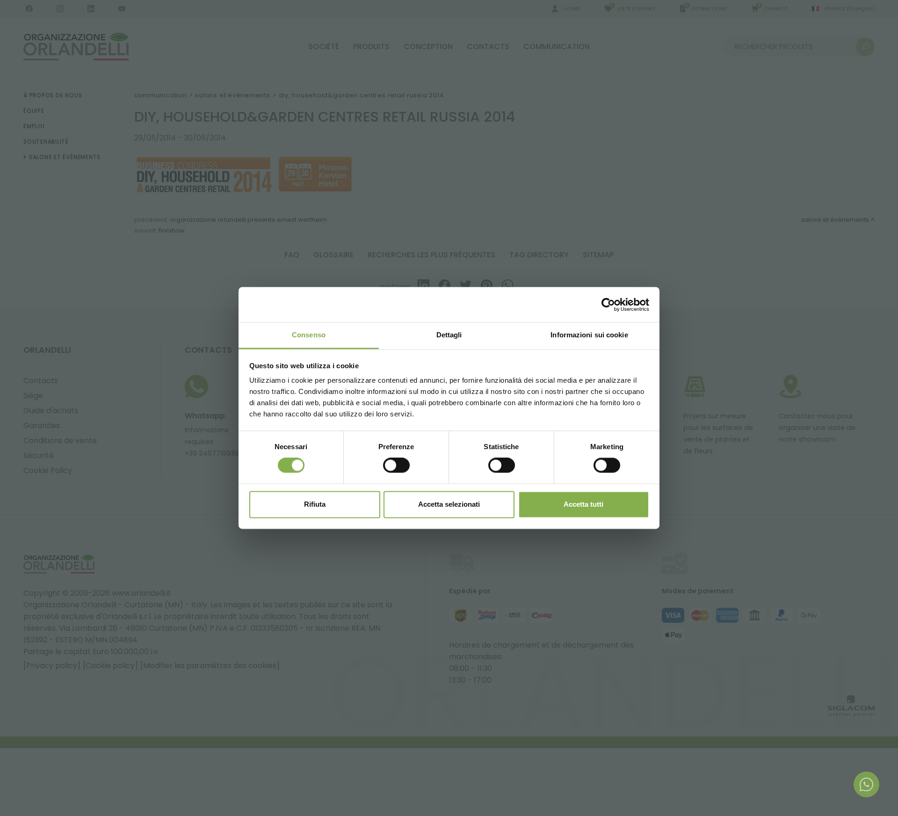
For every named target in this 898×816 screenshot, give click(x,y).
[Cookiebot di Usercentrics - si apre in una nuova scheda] (608, 305)
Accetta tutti (583, 504)
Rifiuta (315, 504)
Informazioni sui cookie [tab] (589, 335)
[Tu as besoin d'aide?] (866, 784)
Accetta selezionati (449, 504)
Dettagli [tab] (449, 335)
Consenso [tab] (309, 335)
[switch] (396, 465)
